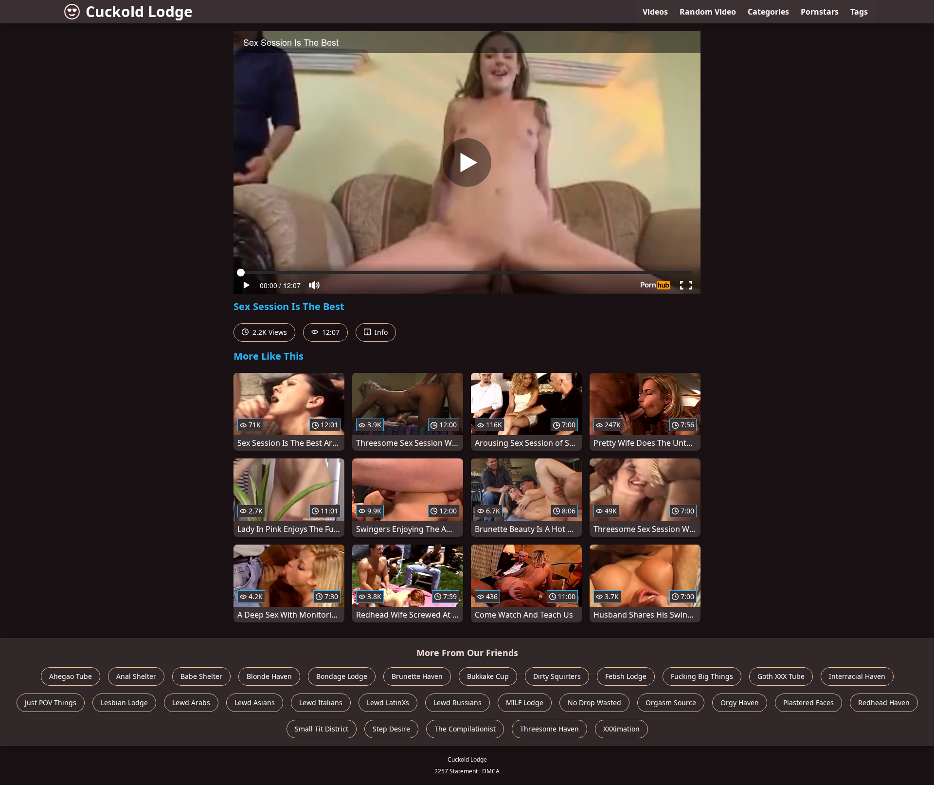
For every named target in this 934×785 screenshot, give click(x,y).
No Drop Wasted (594, 702)
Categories (768, 11)
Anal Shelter (136, 676)
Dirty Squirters (557, 676)
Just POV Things (50, 702)
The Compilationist (465, 728)
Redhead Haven (884, 702)
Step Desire (391, 728)
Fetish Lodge (626, 676)
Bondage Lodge (341, 676)
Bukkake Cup (488, 676)
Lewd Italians (320, 702)
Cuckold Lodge (139, 11)
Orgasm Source (671, 702)
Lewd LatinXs (388, 702)
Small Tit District (321, 728)
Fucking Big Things (702, 676)
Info (380, 332)
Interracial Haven (857, 676)
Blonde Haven (269, 676)
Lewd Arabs (191, 702)
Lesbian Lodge (124, 702)
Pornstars (820, 11)
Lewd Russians (457, 702)
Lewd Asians (254, 702)
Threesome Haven (549, 728)
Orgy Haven (739, 702)
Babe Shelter (201, 676)
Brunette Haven (417, 676)
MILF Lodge (524, 702)
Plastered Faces (808, 702)
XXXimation (621, 728)
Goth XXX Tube (781, 676)
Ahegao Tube (70, 676)
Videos (655, 11)
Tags (859, 11)
